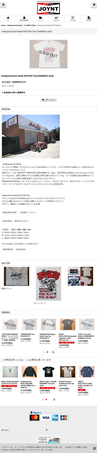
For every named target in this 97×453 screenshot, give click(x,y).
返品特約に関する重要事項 (14, 92)
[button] (3, 5)
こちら (50, 450)
